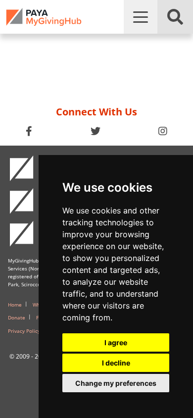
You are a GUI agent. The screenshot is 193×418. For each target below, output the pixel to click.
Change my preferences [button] (115, 383)
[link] (44, 17)
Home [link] (15, 304)
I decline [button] (116, 363)
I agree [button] (115, 342)
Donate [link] (16, 317)
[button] (140, 17)
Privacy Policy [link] (24, 330)
